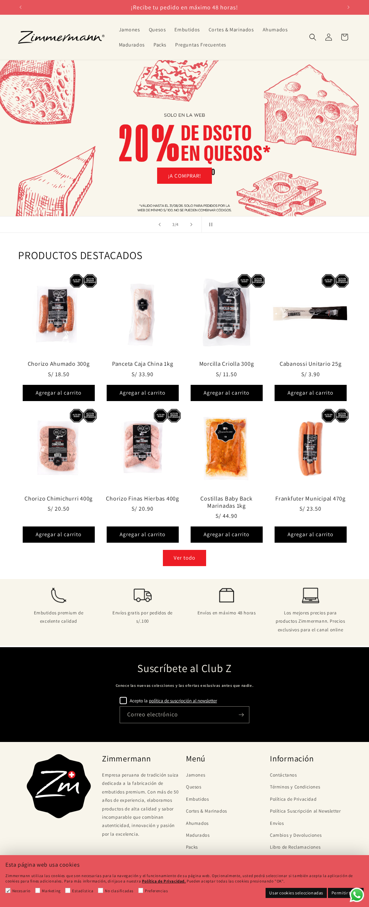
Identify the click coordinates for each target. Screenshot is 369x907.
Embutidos (197, 799)
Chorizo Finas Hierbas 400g (142, 498)
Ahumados (197, 823)
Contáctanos (283, 775)
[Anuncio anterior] (20, 7)
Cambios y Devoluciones (295, 835)
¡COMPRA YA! (184, 175)
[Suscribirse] (241, 714)
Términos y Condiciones (295, 787)
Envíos (277, 823)
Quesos (193, 787)
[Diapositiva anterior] (160, 224)
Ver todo (184, 557)
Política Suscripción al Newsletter (305, 811)
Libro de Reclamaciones (295, 847)
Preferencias (156, 890)
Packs (192, 847)
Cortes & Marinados (206, 811)
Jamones (195, 775)
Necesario (21, 890)
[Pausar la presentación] (209, 224)
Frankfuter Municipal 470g (310, 498)
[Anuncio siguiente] (348, 7)
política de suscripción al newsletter (183, 701)
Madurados (197, 835)
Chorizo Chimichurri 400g (59, 498)
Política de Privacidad (293, 799)
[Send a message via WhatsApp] (356, 894)
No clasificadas (119, 890)
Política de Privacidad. (164, 881)
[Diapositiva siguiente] (191, 224)
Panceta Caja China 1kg (142, 363)
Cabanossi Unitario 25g (311, 363)
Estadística (82, 890)
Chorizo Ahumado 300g (59, 363)
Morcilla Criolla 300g (226, 363)
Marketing (51, 890)
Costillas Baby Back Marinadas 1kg (226, 502)
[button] (313, 37)
